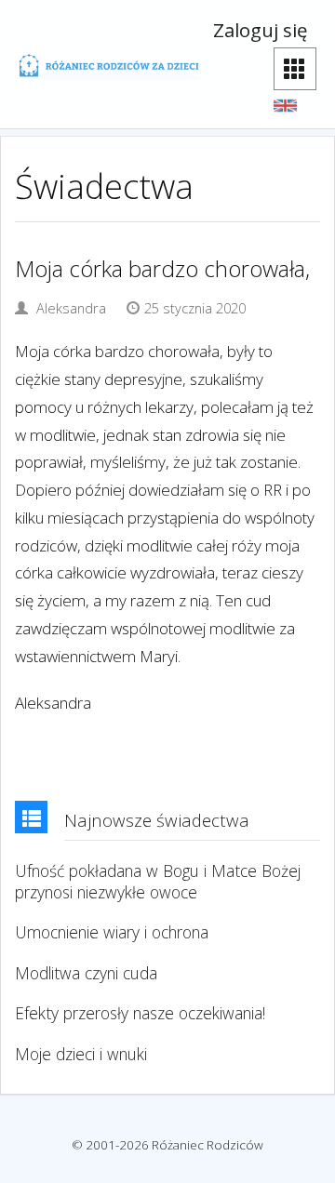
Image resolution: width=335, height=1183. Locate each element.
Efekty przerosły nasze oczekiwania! (140, 1013)
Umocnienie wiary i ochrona (111, 932)
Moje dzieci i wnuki (81, 1054)
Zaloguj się (260, 30)
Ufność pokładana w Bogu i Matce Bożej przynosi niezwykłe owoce (158, 881)
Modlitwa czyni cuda (86, 973)
